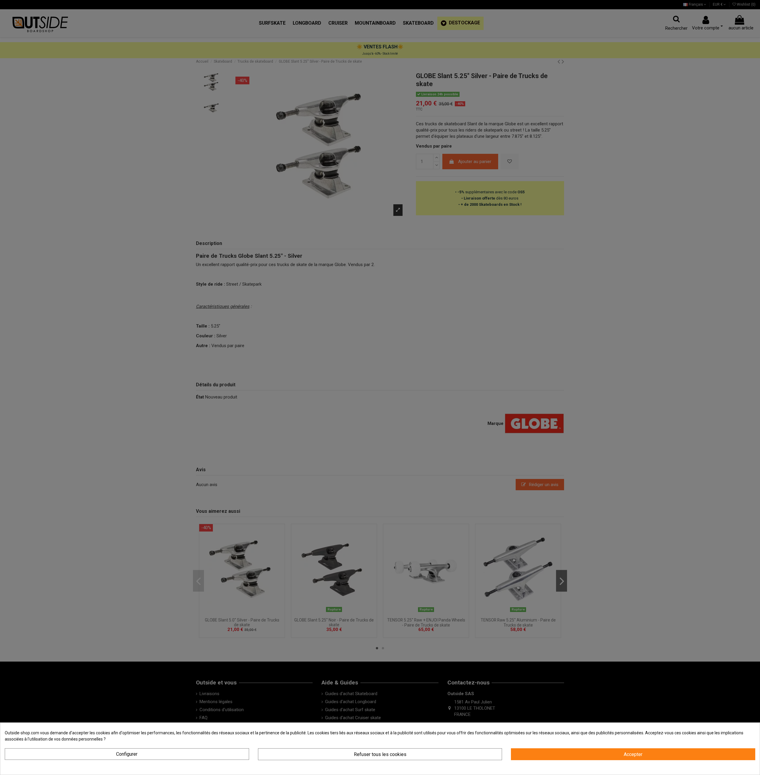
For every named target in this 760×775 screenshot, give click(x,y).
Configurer (126, 754)
